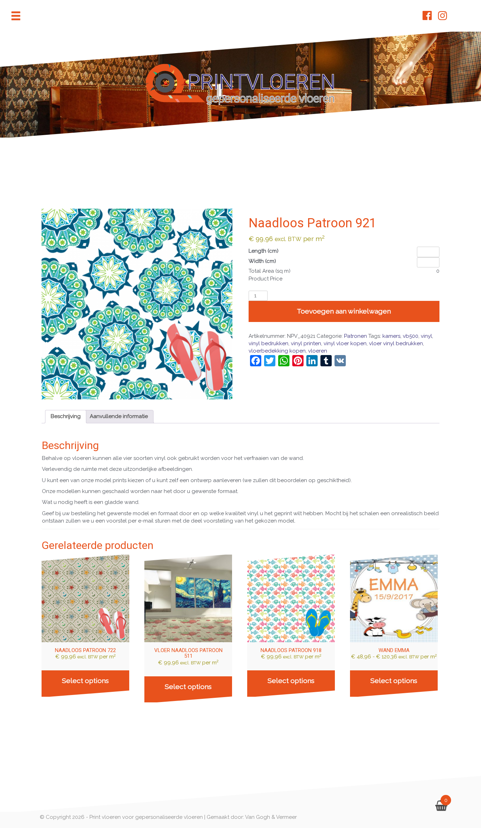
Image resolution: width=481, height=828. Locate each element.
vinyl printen (306, 343)
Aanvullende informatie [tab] (119, 416)
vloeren (317, 351)
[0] (441, 807)
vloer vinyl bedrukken (396, 343)
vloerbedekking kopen (277, 351)
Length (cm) (264, 251)
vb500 (410, 336)
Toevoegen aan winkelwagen (344, 311)
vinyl (426, 336)
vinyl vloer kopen (345, 343)
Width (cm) (262, 261)
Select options (85, 681)
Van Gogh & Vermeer (271, 817)
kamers (391, 336)
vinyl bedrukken (268, 343)
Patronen (355, 336)
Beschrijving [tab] (66, 416)
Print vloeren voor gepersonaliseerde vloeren (146, 817)
